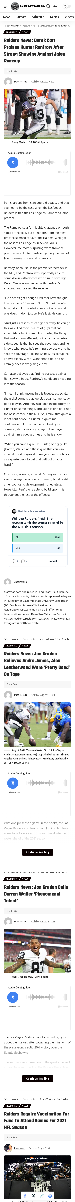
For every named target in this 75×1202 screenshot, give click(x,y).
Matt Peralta (20, 81)
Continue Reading (37, 852)
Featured (11, 32)
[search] (48, 6)
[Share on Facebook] (25, 1196)
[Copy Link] (42, 1196)
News (25, 32)
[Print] (50, 1196)
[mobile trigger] (7, 6)
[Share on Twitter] (33, 1196)
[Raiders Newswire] (28, 6)
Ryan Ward (19, 1148)
